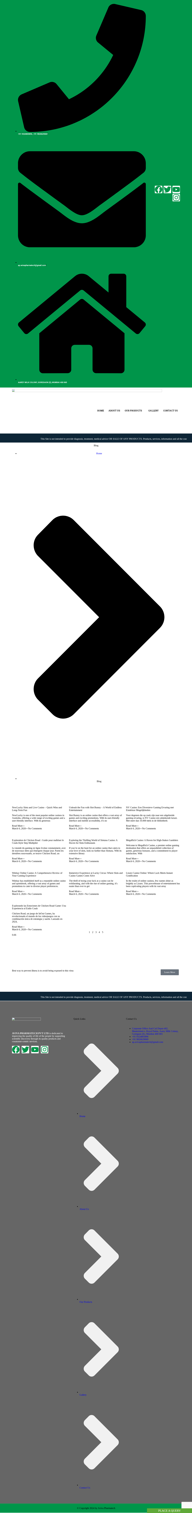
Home (100, 410)
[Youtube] (176, 189)
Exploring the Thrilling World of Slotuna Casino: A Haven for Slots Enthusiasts (93, 841)
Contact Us (170, 410)
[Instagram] (176, 197)
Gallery (153, 410)
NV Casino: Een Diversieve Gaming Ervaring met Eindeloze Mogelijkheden (150, 808)
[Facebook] (158, 189)
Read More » (18, 825)
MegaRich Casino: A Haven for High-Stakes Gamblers (152, 840)
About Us (114, 410)
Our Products (133, 410)
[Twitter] (167, 189)
